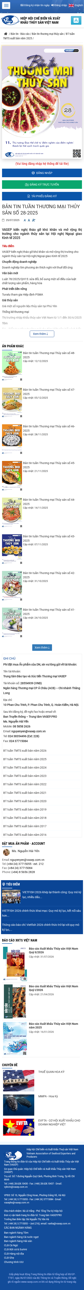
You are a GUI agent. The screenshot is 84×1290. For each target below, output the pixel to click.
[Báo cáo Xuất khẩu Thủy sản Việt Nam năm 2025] (15, 1038)
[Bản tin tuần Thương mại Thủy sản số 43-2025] (12, 549)
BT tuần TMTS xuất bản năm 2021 (24, 792)
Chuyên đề (10, 1065)
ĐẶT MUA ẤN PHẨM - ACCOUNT (23, 844)
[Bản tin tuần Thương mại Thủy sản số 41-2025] (12, 623)
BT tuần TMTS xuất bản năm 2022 (24, 784)
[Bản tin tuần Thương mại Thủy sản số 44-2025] (12, 513)
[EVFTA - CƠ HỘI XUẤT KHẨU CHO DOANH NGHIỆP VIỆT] (18, 1127)
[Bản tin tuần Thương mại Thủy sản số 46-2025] (12, 439)
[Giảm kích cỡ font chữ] (25, 220)
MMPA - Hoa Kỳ (48, 1096)
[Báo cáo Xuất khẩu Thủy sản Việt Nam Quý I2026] (15, 1001)
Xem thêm (39, 333)
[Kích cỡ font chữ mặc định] (29, 220)
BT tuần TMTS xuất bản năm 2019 (24, 809)
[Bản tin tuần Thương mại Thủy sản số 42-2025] (12, 586)
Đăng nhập (60, 5)
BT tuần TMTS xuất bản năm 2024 (24, 767)
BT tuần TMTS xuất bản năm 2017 (24, 826)
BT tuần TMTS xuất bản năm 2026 (24, 750)
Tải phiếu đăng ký (44, 196)
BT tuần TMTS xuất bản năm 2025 (24, 759)
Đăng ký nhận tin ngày (37, 5)
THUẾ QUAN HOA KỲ (51, 1071)
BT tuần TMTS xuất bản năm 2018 (24, 817)
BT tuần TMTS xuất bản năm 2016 (24, 834)
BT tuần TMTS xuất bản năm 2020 (24, 801)
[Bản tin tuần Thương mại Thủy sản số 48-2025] (12, 366)
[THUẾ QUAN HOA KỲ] (18, 1080)
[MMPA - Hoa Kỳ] (18, 1105)
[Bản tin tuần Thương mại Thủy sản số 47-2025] (12, 403)
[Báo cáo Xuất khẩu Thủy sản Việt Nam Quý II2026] (15, 964)
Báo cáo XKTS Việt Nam (19, 940)
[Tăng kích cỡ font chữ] (33, 220)
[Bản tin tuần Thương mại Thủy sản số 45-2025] (12, 476)
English (78, 5)
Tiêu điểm (13, 884)
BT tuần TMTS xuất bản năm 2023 (24, 776)
